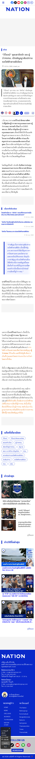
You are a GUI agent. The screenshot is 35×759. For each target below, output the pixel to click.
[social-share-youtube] (18, 2)
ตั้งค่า (5, 747)
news (6, 710)
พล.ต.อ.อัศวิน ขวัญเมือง (11, 451)
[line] (23, 746)
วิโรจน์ (5, 438)
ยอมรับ (6, 743)
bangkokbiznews (24, 717)
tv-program (8, 720)
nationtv (22, 720)
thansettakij (23, 732)
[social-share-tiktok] (15, 2)
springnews (23, 723)
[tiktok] (12, 746)
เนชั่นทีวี (11, 756)
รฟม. (11, 464)
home (6, 707)
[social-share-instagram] (25, 2)
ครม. (4, 464)
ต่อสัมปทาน (6, 460)
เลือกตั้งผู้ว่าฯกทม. (9, 447)
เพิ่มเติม (6, 739)
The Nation (23, 708)
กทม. (24, 451)
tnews (21, 729)
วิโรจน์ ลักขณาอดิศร (17, 438)
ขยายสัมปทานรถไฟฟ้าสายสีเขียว (13, 455)
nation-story (6, 724)
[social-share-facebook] (12, 2)
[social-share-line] (22, 2)
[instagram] (29, 746)
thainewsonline (24, 726)
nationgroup (23, 711)
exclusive (7, 713)
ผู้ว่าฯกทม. (18, 443)
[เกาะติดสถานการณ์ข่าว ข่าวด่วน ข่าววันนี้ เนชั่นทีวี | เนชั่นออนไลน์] (17, 9)
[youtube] (17, 746)
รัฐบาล (21, 447)
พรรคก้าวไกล (7, 443)
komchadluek (23, 714)
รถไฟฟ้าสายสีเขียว (20, 460)
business (7, 716)
